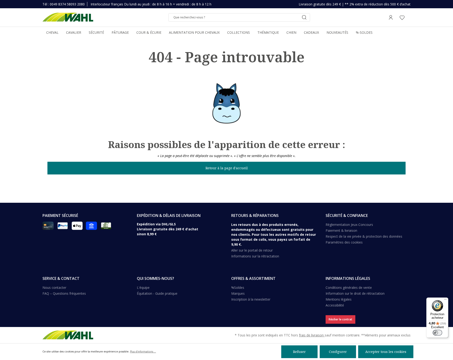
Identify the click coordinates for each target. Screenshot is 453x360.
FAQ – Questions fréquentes (64, 293)
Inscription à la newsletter (250, 299)
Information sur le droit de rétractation (355, 293)
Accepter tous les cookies (385, 351)
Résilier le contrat (340, 319)
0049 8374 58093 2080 (67, 4)
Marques (238, 293)
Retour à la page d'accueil (227, 168)
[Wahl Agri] (67, 17)
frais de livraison (312, 335)
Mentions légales (339, 299)
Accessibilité (335, 305)
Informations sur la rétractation (255, 256)
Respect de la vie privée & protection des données (364, 236)
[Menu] (445, 300)
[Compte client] (390, 17)
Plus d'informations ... (143, 351)
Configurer (338, 351)
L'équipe (143, 287)
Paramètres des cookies (344, 242)
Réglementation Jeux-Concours (349, 224)
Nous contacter (54, 287)
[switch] (437, 332)
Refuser (299, 351)
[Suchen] (304, 17)
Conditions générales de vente (349, 287)
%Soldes (237, 287)
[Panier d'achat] (409, 17)
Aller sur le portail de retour (252, 250)
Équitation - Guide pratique (157, 293)
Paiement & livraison (341, 230)
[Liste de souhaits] (402, 17)
